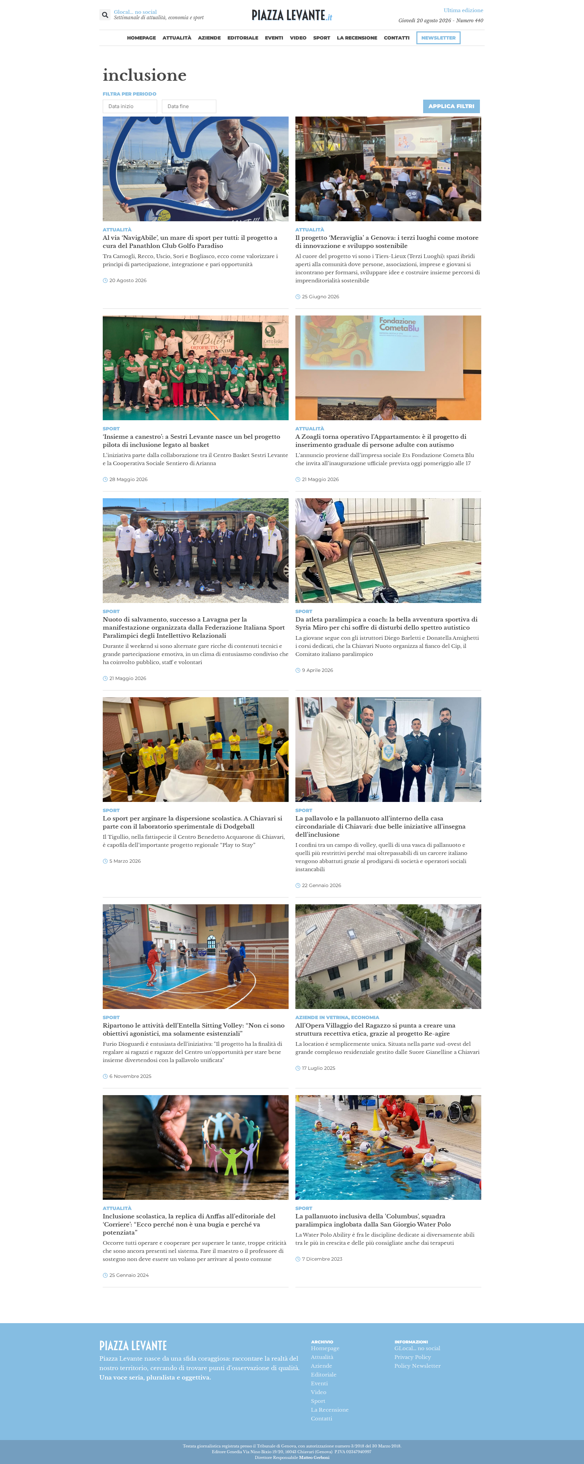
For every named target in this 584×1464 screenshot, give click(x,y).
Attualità (177, 38)
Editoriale (242, 38)
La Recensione (357, 38)
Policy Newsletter (417, 1366)
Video (298, 38)
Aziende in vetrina (321, 1017)
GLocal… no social (417, 1348)
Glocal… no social (135, 12)
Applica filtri (451, 106)
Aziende (209, 38)
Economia (365, 1017)
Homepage (141, 38)
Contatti (397, 38)
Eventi (274, 38)
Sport (321, 38)
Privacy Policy (412, 1357)
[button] (105, 14)
